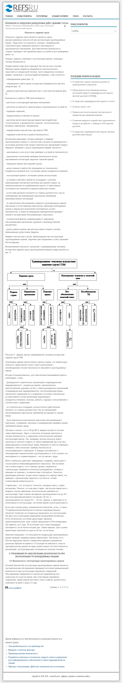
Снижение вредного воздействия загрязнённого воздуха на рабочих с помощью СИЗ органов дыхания (93, 123)
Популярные (41, 16)
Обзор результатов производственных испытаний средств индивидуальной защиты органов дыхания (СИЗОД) (92, 93)
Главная (9, 16)
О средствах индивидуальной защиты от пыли (93, 101)
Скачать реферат (14, 588)
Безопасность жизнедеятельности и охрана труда (28, 26)
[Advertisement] (36, 613)
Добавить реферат (60, 16)
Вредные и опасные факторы (21, 650)
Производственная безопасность (23, 653)
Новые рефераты (24, 16)
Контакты (87, 16)
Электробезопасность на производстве (26, 646)
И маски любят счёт (81, 107)
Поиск (76, 16)
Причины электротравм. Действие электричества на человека (36, 666)
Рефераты (8, 26)
